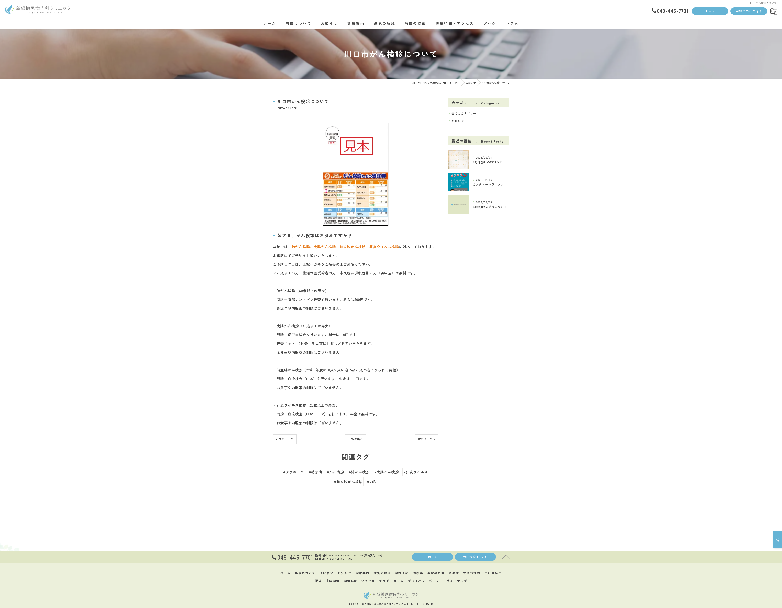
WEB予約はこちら (749, 11)
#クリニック (293, 471)
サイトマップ (457, 581)
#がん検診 (335, 471)
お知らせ (457, 121)
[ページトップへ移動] (506, 557)
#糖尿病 (315, 471)
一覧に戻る (355, 439)
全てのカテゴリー (463, 113)
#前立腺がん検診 (348, 481)
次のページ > (426, 439)
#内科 (372, 481)
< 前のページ (284, 439)
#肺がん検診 (359, 471)
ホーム (710, 11)
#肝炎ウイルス (415, 471)
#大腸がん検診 (386, 471)
